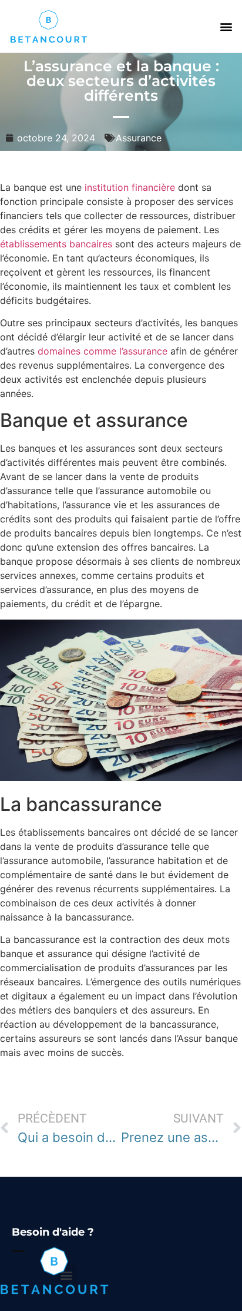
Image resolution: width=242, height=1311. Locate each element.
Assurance (139, 138)
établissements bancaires (56, 244)
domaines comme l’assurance (102, 351)
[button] (226, 26)
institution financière (130, 187)
